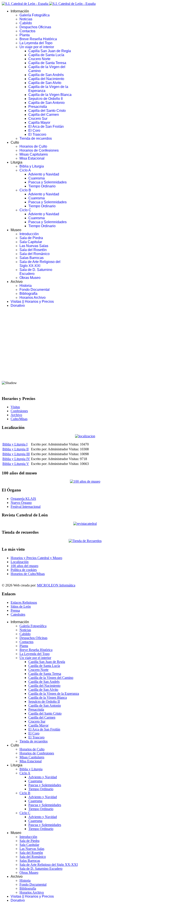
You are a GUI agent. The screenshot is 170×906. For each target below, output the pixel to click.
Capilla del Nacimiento (46, 79)
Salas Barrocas (31, 258)
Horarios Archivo (32, 297)
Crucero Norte (39, 59)
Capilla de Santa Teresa (47, 63)
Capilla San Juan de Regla (49, 51)
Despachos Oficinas (35, 27)
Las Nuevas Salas (33, 246)
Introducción (29, 234)
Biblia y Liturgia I (14, 444)
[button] (85, 366)
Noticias (25, 19)
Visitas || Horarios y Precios (32, 301)
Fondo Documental (34, 289)
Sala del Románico (34, 254)
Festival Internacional (26, 506)
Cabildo (25, 23)
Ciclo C (25, 210)
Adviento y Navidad (43, 174)
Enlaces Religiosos (24, 602)
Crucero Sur (37, 118)
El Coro (34, 130)
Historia (25, 285)
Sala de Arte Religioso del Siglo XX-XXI (39, 264)
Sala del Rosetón (33, 250)
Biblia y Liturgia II (15, 449)
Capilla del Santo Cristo (47, 110)
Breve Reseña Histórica (38, 39)
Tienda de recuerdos (35, 138)
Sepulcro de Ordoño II (45, 99)
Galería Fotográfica (34, 15)
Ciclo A (25, 170)
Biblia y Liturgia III (16, 454)
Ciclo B (25, 190)
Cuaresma (36, 178)
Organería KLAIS (23, 499)
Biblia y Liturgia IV (16, 459)
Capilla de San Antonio (46, 103)
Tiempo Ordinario (42, 186)
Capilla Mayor (39, 122)
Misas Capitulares (33, 154)
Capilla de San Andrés (46, 75)
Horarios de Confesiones (39, 150)
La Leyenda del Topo (35, 43)
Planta (24, 35)
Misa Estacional (31, 158)
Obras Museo (30, 278)
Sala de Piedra (31, 238)
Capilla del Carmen (43, 114)
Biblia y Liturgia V (15, 464)
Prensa (15, 610)
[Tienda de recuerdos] (85, 523)
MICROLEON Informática (56, 585)
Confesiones (19, 411)
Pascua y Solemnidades (47, 182)
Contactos (27, 31)
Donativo (18, 305)
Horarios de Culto (33, 146)
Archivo (16, 415)
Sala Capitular (30, 242)
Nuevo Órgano (21, 502)
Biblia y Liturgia (31, 166)
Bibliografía (28, 293)
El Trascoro (37, 134)
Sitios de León (21, 606)
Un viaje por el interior (36, 47)
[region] (85, 351)
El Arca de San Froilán (46, 126)
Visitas (15, 407)
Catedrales (18, 614)
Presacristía (37, 106)
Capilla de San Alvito (44, 83)
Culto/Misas (19, 419)
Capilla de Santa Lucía (46, 55)
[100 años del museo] (85, 481)
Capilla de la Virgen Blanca (49, 95)
